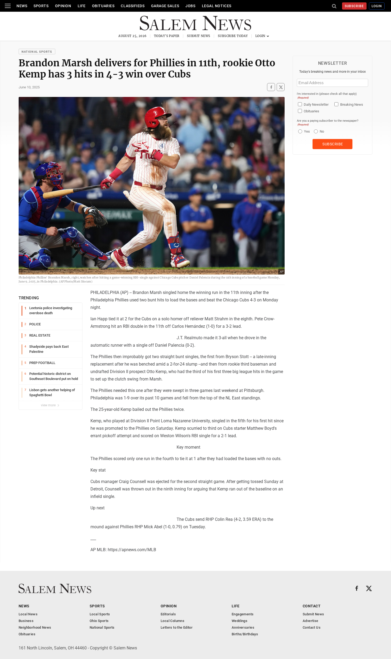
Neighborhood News (35, 627)
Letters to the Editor (177, 627)
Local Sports (100, 614)
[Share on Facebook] (271, 87)
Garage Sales (165, 6)
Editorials (168, 614)
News (21, 6)
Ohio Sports (99, 621)
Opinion (63, 6)
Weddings (239, 621)
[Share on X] (281, 87)
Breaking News (351, 105)
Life (82, 6)
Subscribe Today (233, 36)
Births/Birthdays (245, 634)
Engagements (242, 614)
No (322, 131)
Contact (312, 606)
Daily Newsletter (316, 105)
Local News (28, 614)
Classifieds (132, 6)
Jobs (190, 6)
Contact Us (312, 627)
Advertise (310, 621)
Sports (41, 6)
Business (26, 621)
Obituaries (103, 6)
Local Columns (172, 621)
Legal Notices (216, 6)
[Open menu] (7, 6)
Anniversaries (243, 627)
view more (48, 405)
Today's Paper (167, 36)
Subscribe (354, 6)
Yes (306, 131)
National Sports (37, 52)
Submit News (198, 36)
